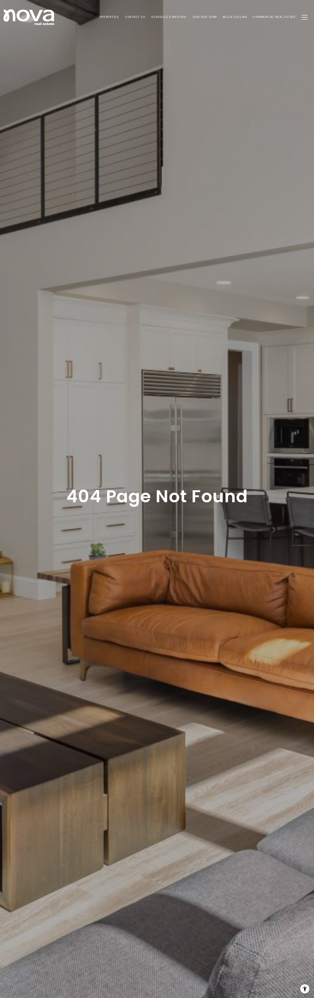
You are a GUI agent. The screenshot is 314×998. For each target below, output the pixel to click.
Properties (109, 17)
